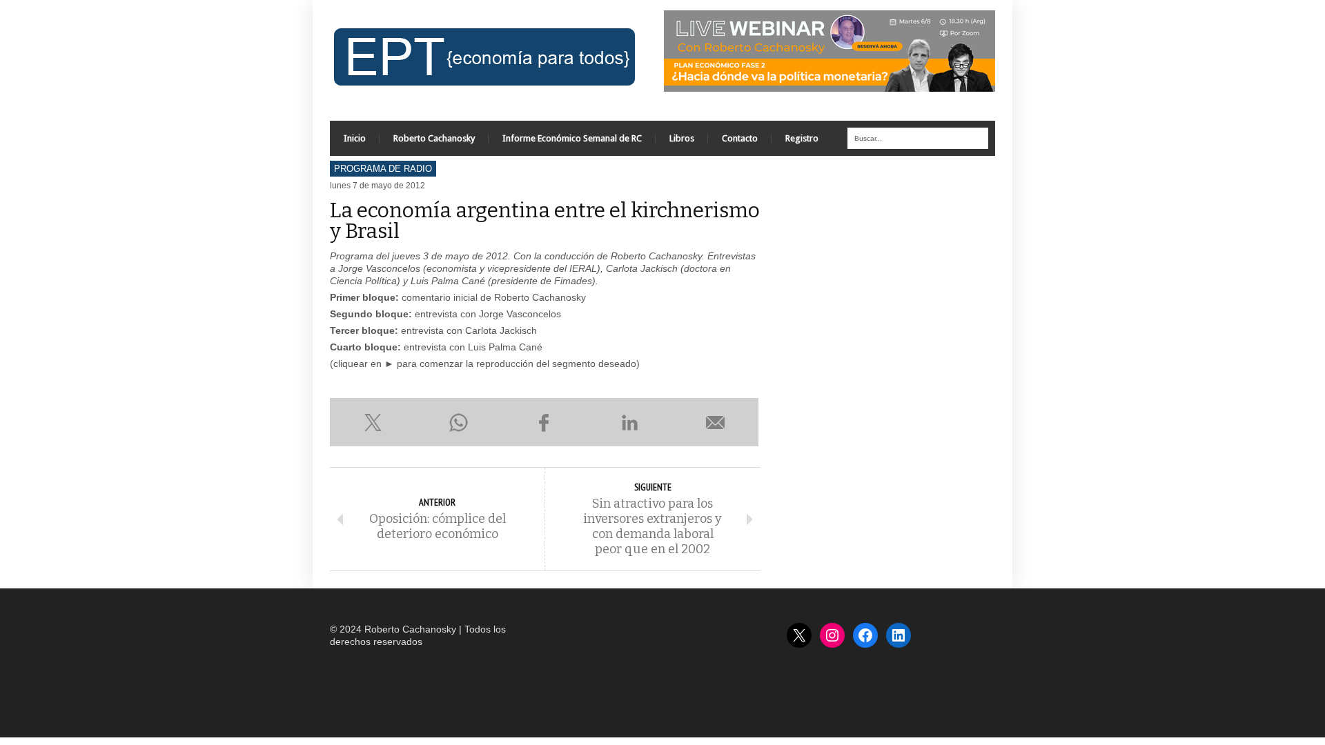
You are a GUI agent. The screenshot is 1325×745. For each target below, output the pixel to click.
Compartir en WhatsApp (458, 422)
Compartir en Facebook (544, 422)
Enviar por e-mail (715, 422)
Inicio (355, 138)
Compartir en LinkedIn (630, 422)
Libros (681, 138)
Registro (801, 138)
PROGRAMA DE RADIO (383, 168)
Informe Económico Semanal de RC (572, 138)
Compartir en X (372, 422)
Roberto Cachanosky (434, 138)
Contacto (740, 138)
